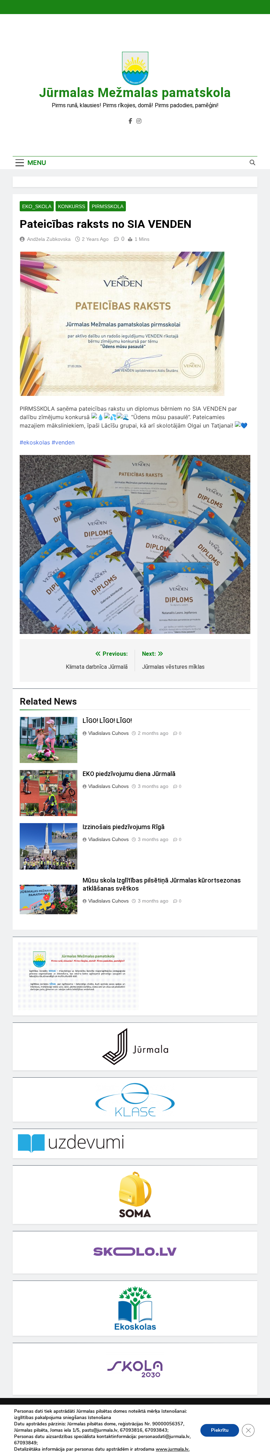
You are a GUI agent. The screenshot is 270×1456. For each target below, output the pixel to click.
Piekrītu (220, 1430)
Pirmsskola (107, 206)
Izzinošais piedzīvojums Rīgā (124, 826)
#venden (63, 442)
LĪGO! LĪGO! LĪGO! (107, 720)
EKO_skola (36, 206)
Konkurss (71, 206)
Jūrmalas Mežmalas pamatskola (135, 92)
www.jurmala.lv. (172, 1449)
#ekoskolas (35, 442)
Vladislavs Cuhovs (108, 733)
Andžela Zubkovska (49, 239)
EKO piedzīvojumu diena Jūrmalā (129, 773)
